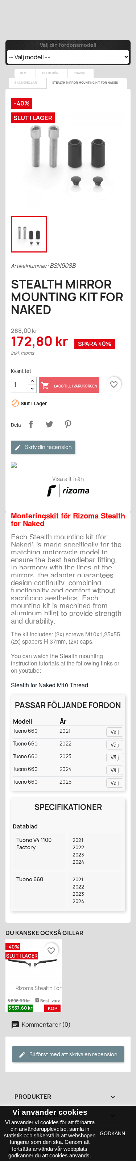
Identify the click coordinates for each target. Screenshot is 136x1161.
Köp (52, 1008)
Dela (31, 424)
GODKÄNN (112, 1133)
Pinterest (68, 424)
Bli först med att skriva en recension (73, 1054)
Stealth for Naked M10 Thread (49, 685)
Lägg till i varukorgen (69, 385)
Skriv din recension (48, 447)
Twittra (49, 424)
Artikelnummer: (30, 265)
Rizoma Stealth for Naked (47, 988)
